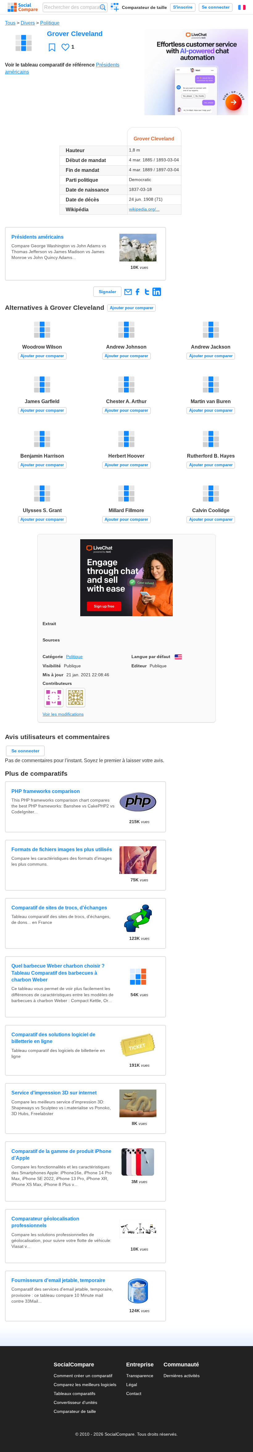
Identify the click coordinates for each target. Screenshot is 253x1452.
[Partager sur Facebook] (137, 292)
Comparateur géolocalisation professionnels (45, 1222)
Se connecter (216, 7)
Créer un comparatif (115, 8)
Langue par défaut (150, 656)
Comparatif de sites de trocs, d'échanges (59, 907)
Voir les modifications (63, 714)
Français (242, 7)
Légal (131, 1384)
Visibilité (52, 665)
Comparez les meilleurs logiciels (85, 1384)
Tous (10, 23)
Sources (51, 639)
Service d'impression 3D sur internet (54, 1092)
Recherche (103, 7)
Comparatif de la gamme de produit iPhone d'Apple (61, 1155)
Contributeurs (57, 683)
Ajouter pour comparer (131, 307)
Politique (50, 23)
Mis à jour (53, 674)
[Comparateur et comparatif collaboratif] (22, 7)
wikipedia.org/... (144, 209)
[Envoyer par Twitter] (147, 292)
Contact (133, 1393)
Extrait (49, 623)
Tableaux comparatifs (74, 1393)
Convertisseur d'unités (75, 1402)
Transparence (139, 1375)
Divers (28, 23)
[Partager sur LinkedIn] (156, 292)
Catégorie (53, 656)
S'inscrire (183, 7)
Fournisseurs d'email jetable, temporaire (58, 1280)
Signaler (107, 291)
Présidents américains (37, 237)
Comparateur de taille (144, 7)
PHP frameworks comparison (45, 791)
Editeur (139, 665)
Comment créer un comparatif (83, 1375)
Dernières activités (182, 1375)
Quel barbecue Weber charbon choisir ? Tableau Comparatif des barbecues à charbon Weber (58, 972)
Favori (52, 47)
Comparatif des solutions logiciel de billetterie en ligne (53, 1038)
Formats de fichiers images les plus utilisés (61, 849)
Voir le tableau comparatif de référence (50, 64)
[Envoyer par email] (128, 292)
